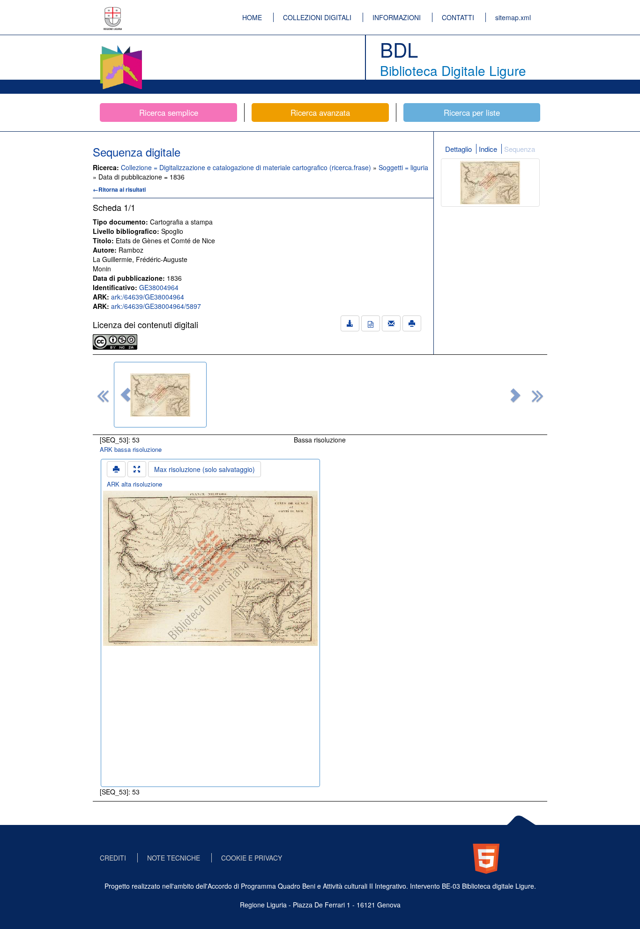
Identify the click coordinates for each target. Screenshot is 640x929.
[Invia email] (391, 323)
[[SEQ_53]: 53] (160, 394)
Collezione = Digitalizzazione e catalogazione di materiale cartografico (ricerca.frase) (247, 167)
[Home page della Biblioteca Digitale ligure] (121, 47)
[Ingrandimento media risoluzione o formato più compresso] (136, 469)
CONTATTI (458, 17)
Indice (488, 149)
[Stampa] (411, 323)
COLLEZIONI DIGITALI (317, 17)
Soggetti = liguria (403, 167)
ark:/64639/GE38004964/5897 (156, 306)
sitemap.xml (513, 17)
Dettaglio (458, 149)
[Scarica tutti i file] (350, 323)
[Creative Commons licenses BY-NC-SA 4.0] (115, 340)
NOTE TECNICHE (173, 857)
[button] (125, 394)
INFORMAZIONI (396, 17)
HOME (252, 17)
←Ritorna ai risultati (119, 189)
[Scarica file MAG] (370, 323)
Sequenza (519, 149)
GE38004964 (159, 287)
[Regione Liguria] (113, 11)
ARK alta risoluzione (134, 483)
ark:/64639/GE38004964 (147, 296)
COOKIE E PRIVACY (251, 857)
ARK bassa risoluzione (131, 449)
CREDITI (113, 857)
